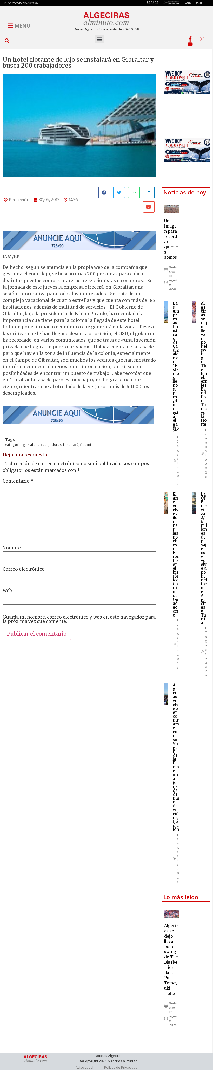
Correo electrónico (24, 569)
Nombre (12, 548)
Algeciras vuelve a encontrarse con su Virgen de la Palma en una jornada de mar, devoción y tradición (176, 757)
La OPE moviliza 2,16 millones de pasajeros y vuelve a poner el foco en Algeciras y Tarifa (204, 558)
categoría (13, 445)
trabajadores (50, 445)
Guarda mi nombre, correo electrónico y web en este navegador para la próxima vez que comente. (79, 619)
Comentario (18, 481)
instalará (70, 445)
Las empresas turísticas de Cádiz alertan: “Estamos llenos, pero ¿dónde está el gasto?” (176, 368)
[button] (7, 40)
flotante (87, 445)
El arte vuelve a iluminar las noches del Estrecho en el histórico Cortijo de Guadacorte (176, 555)
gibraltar (30, 445)
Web (7, 590)
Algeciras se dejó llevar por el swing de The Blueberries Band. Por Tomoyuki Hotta (204, 364)
